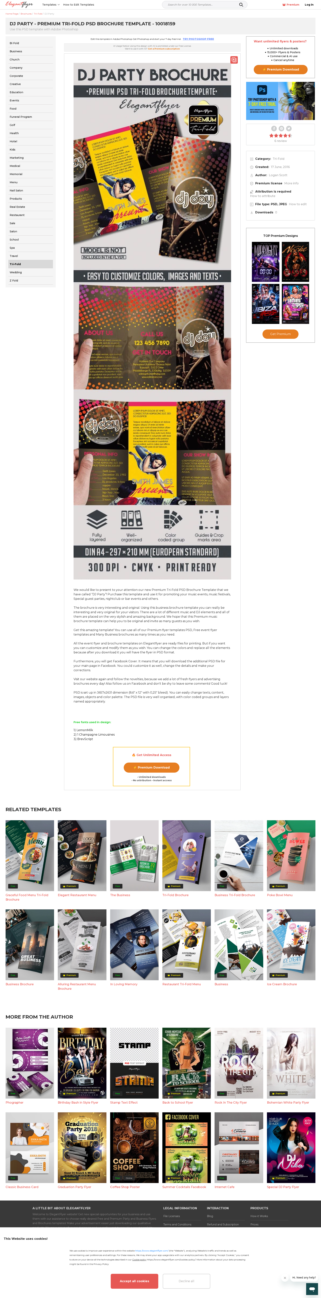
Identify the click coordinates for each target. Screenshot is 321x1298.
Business (221, 984)
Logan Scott (278, 175)
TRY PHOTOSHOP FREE (198, 38)
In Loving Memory (123, 984)
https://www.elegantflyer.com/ (151, 1250)
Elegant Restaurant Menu (77, 895)
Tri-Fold (278, 159)
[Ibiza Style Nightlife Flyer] (265, 304)
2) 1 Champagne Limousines (94, 734)
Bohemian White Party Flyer (288, 1102)
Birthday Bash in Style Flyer (78, 1102)
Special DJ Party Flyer (283, 1187)
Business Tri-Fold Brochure (235, 895)
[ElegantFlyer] (19, 4)
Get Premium (280, 334)
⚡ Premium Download (151, 767)
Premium (293, 4)
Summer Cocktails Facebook (184, 1187)
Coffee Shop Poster (125, 1187)
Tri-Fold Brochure (175, 895)
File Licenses (171, 1216)
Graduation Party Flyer (74, 1187)
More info (291, 183)
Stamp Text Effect (124, 1102)
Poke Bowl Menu (280, 895)
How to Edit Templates (78, 4)
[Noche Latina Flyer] (295, 262)
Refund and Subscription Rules (223, 1227)
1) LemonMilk (83, 730)
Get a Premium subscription (164, 48)
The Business (120, 895)
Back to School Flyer (177, 1102)
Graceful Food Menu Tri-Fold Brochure (27, 897)
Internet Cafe (224, 1187)
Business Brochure (20, 984)
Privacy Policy (101, 1264)
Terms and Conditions (177, 1224)
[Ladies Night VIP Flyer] (295, 304)
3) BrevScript (83, 739)
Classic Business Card (22, 1187)
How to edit (298, 204)
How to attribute (262, 196)
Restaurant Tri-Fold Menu (181, 984)
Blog (210, 1216)
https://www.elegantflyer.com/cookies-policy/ (171, 1259)
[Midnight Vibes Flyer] (265, 262)
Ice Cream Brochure (282, 984)
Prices (254, 1224)
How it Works (259, 1216)
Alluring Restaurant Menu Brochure (77, 986)
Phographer (14, 1102)
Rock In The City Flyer (231, 1102)
